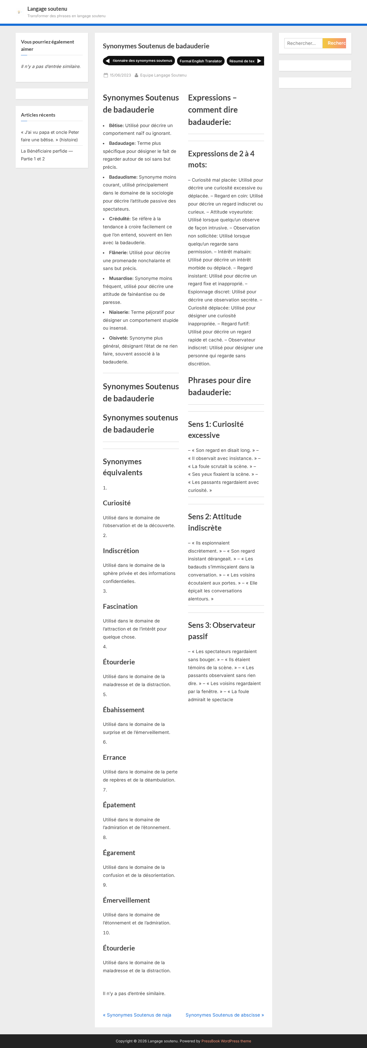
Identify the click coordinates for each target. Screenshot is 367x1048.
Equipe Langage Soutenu (163, 75)
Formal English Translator (201, 61)
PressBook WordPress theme (226, 1041)
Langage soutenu (47, 8)
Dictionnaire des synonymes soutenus (140, 60)
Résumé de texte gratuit (249, 61)
